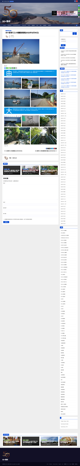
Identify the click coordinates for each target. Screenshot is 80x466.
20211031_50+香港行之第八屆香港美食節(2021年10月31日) (30, 171)
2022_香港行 (7, 30)
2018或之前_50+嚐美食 (65, 235)
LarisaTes (62, 71)
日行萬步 (62, 365)
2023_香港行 (63, 296)
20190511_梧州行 (64, 245)
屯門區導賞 (63, 362)
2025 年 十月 (63, 118)
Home (4, 25)
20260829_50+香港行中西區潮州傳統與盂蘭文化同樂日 (11, 442)
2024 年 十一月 (63, 145)
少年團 (62, 360)
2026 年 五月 (63, 101)
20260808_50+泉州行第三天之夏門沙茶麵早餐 (68, 442)
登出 (40, 25)
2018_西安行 (63, 232)
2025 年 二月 (63, 137)
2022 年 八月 (63, 211)
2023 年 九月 (63, 179)
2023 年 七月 (63, 184)
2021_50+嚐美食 (63, 269)
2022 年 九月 (63, 208)
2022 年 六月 (63, 216)
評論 (4, 183)
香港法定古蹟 (63, 409)
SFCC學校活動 (63, 335)
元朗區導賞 (63, 347)
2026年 (62, 316)
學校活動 (62, 357)
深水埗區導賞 (63, 382)
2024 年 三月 (63, 164)
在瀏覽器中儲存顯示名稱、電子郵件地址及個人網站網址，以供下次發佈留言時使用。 (18, 219)
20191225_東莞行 (64, 259)
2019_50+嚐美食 (63, 240)
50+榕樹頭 (63, 328)
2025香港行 (63, 313)
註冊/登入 (49, 25)
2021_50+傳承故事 (64, 267)
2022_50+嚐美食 (64, 279)
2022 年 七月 (63, 213)
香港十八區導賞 (63, 404)
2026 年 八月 (63, 93)
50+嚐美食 (63, 325)
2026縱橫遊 (63, 318)
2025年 (62, 308)
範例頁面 (44, 25)
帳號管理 (33, 25)
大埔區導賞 (63, 355)
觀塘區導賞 (63, 396)
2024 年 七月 (63, 155)
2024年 (62, 306)
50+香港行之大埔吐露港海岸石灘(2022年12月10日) (45, 150)
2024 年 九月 (63, 150)
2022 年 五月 (63, 218)
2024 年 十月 (63, 147)
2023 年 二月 (63, 196)
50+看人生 (63, 330)
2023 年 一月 (63, 199)
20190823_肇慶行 (64, 252)
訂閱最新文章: (63, 39)
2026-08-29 (7, 444)
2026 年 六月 (63, 98)
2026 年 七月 (63, 96)
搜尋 (61, 30)
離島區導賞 (63, 399)
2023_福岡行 (63, 291)
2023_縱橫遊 (63, 294)
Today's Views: (63, 421)
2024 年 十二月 (63, 142)
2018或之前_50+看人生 (65, 237)
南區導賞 (62, 352)
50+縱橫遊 (63, 333)
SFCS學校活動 (63, 338)
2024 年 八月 (63, 152)
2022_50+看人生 (64, 281)
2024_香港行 (63, 303)
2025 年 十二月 (63, 113)
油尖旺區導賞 (63, 377)
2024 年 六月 (63, 157)
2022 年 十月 (63, 206)
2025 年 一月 (63, 140)
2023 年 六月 (63, 186)
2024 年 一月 (63, 169)
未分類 (62, 367)
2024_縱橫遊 (63, 301)
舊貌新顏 (62, 387)
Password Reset (16, 25)
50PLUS (12, 35)
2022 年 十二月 (63, 201)
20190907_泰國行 (64, 254)
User (29, 25)
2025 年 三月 (63, 135)
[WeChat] (79, 9)
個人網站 (4, 213)
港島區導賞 (63, 384)
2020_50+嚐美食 (64, 262)
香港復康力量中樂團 (64, 406)
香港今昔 (62, 401)
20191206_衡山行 (64, 257)
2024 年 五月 (63, 159)
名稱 (4, 202)
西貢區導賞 (63, 394)
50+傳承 (6, 21)
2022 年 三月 (63, 223)
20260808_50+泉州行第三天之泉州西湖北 (68, 57)
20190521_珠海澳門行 (64, 247)
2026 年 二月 (63, 108)
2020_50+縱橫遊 (64, 264)
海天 (61, 379)
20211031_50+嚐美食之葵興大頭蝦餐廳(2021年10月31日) (49, 171)
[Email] (79, 17)
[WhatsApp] (79, 7)
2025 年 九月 (63, 120)
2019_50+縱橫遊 (63, 242)
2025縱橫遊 (63, 311)
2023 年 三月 (63, 194)
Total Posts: (63, 426)
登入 (37, 25)
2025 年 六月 (63, 128)
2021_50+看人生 (63, 272)
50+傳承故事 (63, 323)
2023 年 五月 (63, 189)
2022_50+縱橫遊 (64, 284)
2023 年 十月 (63, 177)
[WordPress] (79, 13)
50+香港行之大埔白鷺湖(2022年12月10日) (14, 150)
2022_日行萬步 (63, 286)
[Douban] (79, 15)
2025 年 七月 (63, 125)
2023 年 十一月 (63, 174)
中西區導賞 (63, 340)
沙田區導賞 (63, 374)
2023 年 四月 (63, 191)
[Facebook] (79, 6)
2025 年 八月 (63, 123)
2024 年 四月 (63, 162)
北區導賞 (62, 350)
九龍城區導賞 (63, 343)
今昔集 (62, 345)
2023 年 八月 (63, 181)
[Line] (79, 11)
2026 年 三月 (63, 106)
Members (9, 25)
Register (24, 25)
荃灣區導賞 (63, 389)
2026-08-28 (26, 444)
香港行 (10, 30)
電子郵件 (5, 207)
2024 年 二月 (63, 167)
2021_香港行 (63, 274)
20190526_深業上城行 (64, 250)
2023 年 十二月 (63, 172)
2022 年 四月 (63, 221)
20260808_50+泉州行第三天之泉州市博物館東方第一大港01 (30, 442)
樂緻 (61, 372)
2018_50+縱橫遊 (64, 230)
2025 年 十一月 (63, 115)
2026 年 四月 (63, 103)
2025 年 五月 (63, 130)
